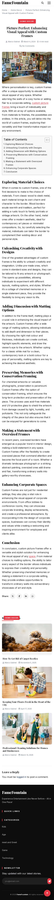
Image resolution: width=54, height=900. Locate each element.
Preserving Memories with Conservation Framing (26, 156)
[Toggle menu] (49, 3)
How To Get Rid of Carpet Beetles (20, 658)
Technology (8, 858)
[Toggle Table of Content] (45, 139)
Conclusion (11, 171)
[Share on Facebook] (19, 596)
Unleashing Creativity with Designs (24, 147)
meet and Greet (9, 842)
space (32, 556)
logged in (21, 776)
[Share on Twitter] (12, 596)
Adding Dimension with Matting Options (26, 151)
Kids (4, 826)
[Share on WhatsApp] (32, 596)
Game (4, 850)
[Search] (42, 3)
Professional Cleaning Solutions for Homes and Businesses (25, 749)
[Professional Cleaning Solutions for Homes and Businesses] (27, 728)
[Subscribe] (49, 881)
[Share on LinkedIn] (26, 596)
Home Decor (16, 10)
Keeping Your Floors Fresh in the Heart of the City (27, 703)
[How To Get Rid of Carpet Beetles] (27, 639)
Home (4, 10)
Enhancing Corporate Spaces (21, 168)
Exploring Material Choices (19, 144)
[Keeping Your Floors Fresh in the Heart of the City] (27, 682)
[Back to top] (47, 893)
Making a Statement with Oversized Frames (24, 163)
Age (4, 834)
